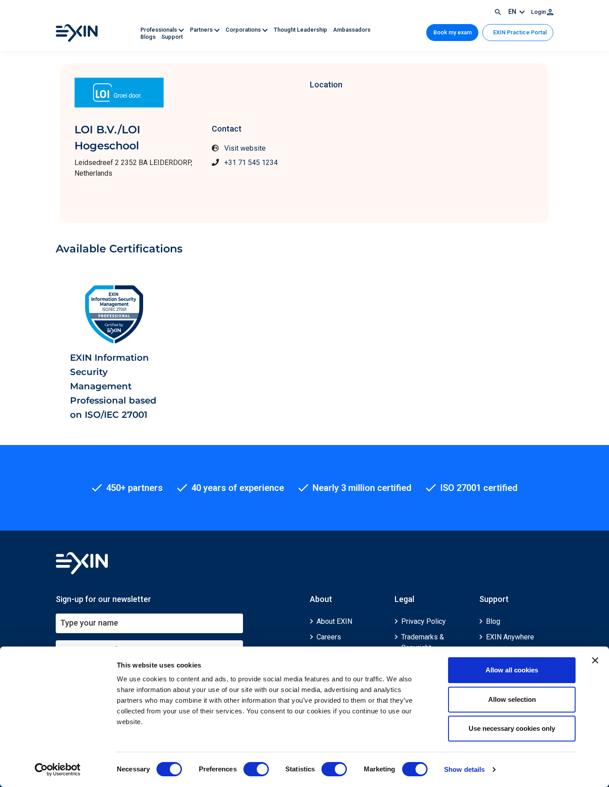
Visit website (245, 148)
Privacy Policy (423, 621)
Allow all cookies (512, 670)
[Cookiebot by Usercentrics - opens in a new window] (58, 769)
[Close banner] (595, 660)
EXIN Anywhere (510, 637)
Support (172, 36)
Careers (329, 637)
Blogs (148, 36)
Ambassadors (351, 29)
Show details (464, 769)
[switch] (256, 769)
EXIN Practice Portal (519, 32)
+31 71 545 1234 (251, 162)
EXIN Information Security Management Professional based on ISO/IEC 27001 (113, 386)
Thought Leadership (301, 29)
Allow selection (512, 699)
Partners (202, 29)
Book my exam (452, 32)
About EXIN (334, 621)
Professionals (159, 29)
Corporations (244, 29)
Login (539, 11)
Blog (493, 621)
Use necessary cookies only (512, 728)
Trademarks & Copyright (422, 642)
